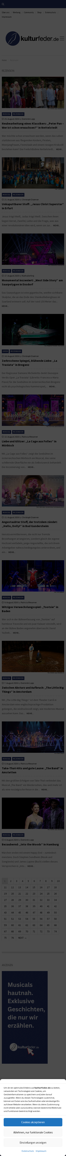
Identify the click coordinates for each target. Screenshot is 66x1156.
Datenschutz (28, 1151)
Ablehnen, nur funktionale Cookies (33, 1132)
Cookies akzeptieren (33, 1122)
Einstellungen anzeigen (33, 1142)
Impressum (41, 1151)
